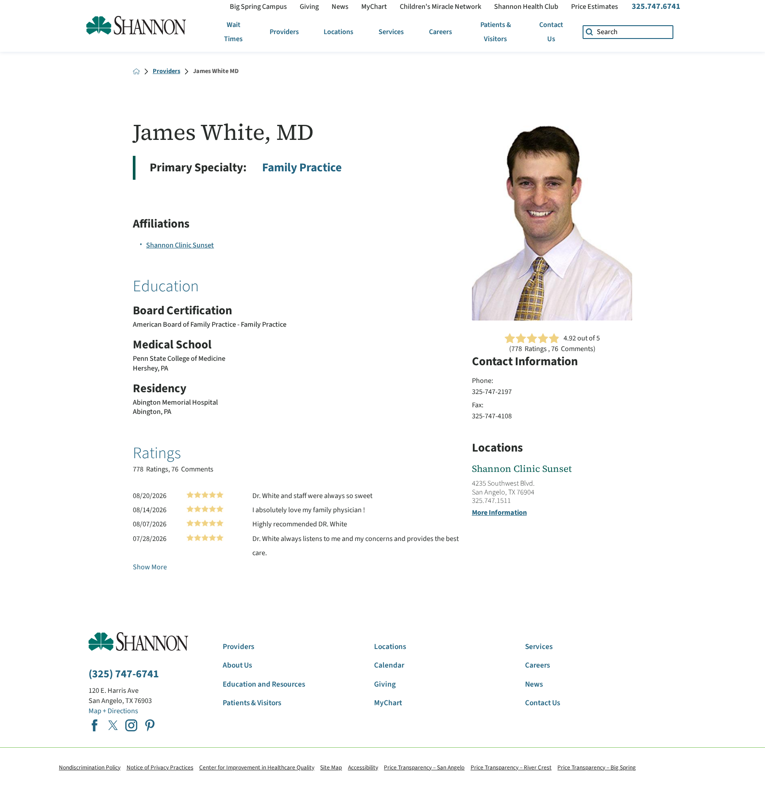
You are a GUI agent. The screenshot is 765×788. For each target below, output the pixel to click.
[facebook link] (94, 725)
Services (391, 32)
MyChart (374, 7)
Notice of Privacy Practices (160, 767)
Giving (309, 7)
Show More (150, 567)
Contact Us (551, 31)
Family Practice (302, 167)
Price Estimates (594, 7)
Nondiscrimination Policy (89, 767)
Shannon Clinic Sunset (180, 245)
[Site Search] (589, 32)
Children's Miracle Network (440, 7)
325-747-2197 (492, 391)
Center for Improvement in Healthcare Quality (256, 767)
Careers (440, 32)
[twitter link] (113, 725)
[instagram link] (131, 725)
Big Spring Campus (258, 7)
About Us (237, 665)
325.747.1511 (491, 500)
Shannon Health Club (526, 7)
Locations (338, 32)
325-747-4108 (492, 416)
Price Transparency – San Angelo (424, 767)
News (340, 7)
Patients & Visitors (495, 31)
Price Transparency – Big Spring (596, 767)
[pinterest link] (150, 725)
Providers (284, 32)
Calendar (389, 665)
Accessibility (363, 767)
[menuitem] (233, 32)
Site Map (331, 767)
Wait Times (233, 31)
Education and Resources (264, 684)
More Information (499, 513)
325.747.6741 (656, 6)
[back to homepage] (136, 71)
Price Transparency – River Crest (511, 767)
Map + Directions (113, 711)
